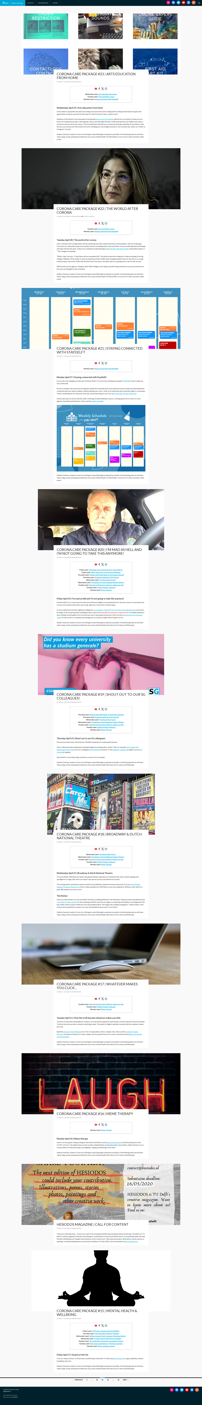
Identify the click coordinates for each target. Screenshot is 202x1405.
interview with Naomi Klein (118, 249)
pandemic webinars (120, 750)
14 (97, 1380)
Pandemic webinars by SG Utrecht (107, 577)
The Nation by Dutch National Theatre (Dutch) (107, 582)
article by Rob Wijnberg (72, 1032)
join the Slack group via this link (125, 394)
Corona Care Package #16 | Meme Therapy (95, 1113)
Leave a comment (89, 216)
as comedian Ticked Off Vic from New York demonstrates (115, 610)
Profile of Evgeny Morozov (106, 587)
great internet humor (114, 1142)
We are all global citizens (106, 1346)
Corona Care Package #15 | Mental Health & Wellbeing (97, 1313)
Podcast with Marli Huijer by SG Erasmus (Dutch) (107, 575)
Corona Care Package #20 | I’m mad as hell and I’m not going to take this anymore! (99, 551)
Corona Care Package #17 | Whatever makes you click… (97, 986)
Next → (126, 1380)
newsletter (14, 1397)
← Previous (78, 1380)
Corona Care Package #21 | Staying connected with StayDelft (100, 350)
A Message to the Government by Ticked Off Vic (106, 570)
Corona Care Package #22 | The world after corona (97, 210)
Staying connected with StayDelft (106, 99)
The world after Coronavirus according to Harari (106, 1341)
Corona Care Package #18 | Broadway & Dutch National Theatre (99, 836)
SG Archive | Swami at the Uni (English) (105, 1331)
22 (118, 1380)
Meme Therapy (106, 590)
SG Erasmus (95, 750)
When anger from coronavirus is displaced (105, 572)
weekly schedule (97, 401)
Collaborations (43, 3)
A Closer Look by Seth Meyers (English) (107, 1339)
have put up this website (104, 119)
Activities (30, 3)
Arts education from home (107, 94)
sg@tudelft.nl (7, 1391)
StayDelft (126, 381)
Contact (55, 3)
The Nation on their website (67, 902)
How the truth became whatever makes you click (106, 585)
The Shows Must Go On (107, 580)
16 (108, 1380)
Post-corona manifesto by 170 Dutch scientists (106, 1344)
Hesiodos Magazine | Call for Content (92, 1224)
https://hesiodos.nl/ (131, 1241)
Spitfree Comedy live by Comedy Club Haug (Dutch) (107, 1336)
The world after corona (106, 97)
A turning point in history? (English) (106, 1333)
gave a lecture (118, 1358)
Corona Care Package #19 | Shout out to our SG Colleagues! (101, 696)
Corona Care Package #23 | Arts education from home (96, 76)
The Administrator (75, 82)
